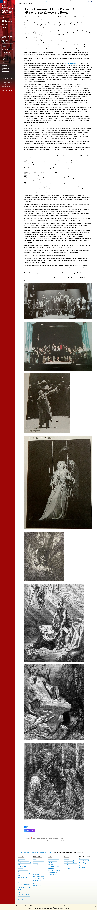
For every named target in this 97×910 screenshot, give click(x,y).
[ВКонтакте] (25, 827)
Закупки (20, 871)
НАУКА (50, 856)
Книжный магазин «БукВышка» (70, 862)
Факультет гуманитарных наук (59, 850)
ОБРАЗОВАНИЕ (37, 856)
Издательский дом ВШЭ (69, 860)
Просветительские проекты (7, 36)
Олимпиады (35, 862)
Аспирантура (36, 870)
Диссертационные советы (54, 866)
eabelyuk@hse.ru (9, 82)
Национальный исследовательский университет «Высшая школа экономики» (35, 850)
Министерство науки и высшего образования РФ (84, 859)
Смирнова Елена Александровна (7, 90)
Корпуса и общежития (23, 869)
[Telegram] (27, 827)
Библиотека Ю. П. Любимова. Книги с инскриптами (7, 70)
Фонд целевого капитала (23, 877)
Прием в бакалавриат (38, 864)
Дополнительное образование (37, 873)
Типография (66, 864)
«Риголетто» (28, 31)
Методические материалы (6, 53)
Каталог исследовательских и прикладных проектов (7, 22)
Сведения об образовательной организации (22, 891)
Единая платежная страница (24, 897)
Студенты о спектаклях (5, 28)
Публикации (66, 870)
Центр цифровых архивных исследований (77, 850)
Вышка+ (35, 866)
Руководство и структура (23, 860)
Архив (3, 17)
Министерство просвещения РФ (83, 863)
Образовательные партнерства (37, 881)
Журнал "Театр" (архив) (6, 45)
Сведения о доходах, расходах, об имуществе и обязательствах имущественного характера (24, 885)
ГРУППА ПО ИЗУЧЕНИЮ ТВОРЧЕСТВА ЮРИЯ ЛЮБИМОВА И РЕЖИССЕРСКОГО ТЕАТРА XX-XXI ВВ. (7, 9)
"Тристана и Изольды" (70, 63)
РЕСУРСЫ (66, 856)
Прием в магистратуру (38, 868)
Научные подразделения (53, 858)
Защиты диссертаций (53, 868)
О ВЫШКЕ (21, 856)
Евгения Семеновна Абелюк (8, 80)
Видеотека (5, 49)
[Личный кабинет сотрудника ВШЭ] (92, 1)
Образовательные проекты (6, 32)
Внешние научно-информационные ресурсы (54, 875)
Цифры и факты (21, 858)
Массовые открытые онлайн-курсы (83, 866)
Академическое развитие (54, 870)
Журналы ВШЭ (67, 868)
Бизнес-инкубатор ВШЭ (38, 878)
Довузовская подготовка (38, 860)
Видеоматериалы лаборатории (6, 41)
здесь (84, 905)
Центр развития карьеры (38, 876)
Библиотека (66, 858)
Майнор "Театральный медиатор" (5, 64)
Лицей (34, 858)
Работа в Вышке (21, 899)
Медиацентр (66, 866)
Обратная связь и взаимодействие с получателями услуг (37, 885)
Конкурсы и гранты (52, 872)
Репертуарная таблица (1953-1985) (6, 58)
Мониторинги (51, 864)
